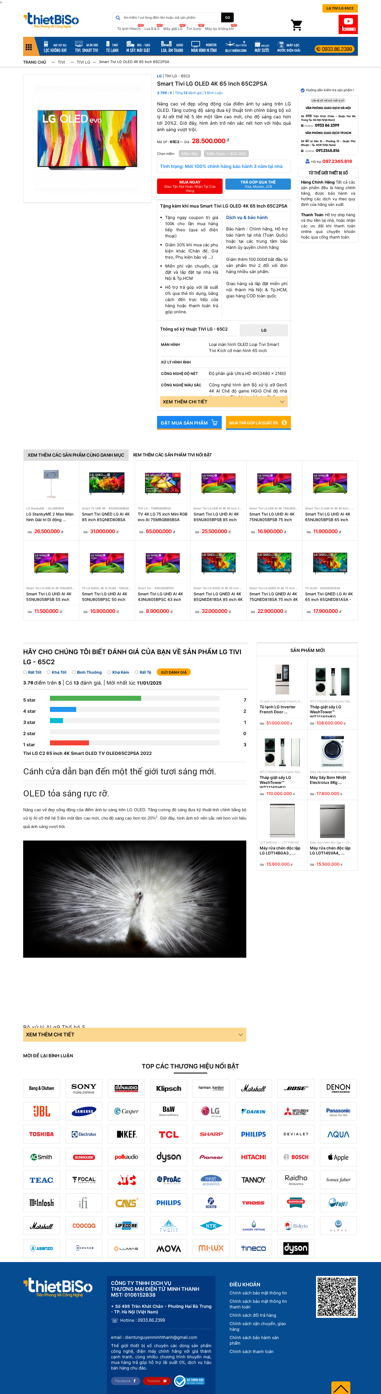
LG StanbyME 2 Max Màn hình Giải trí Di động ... (49, 517)
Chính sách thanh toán (252, 1351)
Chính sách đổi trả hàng (253, 1315)
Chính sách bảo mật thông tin (258, 1293)
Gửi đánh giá (174, 672)
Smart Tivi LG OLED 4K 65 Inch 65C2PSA (134, 61)
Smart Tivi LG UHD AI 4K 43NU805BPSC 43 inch (160, 596)
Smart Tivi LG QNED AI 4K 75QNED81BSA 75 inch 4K (273, 596)
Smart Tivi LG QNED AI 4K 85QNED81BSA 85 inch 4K (218, 596)
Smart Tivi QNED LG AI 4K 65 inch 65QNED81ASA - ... (329, 596)
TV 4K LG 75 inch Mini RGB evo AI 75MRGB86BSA (162, 517)
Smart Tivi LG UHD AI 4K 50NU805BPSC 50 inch (104, 596)
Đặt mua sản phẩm (184, 423)
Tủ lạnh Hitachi (129, 29)
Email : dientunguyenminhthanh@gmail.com (154, 1337)
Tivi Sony (193, 29)
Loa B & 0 (152, 29)
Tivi (61, 62)
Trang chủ (34, 62)
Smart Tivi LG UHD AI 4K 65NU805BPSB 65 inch (327, 517)
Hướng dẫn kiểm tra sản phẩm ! (330, 90)
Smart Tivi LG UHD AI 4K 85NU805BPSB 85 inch (216, 517)
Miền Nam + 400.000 (226, 153)
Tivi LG (83, 62)
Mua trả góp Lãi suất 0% (253, 422)
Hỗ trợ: (331, 161)
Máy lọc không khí (219, 29)
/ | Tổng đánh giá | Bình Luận (195, 93)
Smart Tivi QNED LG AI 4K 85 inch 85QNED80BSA (106, 517)
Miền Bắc (190, 153)
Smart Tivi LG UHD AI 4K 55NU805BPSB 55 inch (48, 596)
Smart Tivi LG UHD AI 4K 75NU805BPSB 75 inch (272, 517)
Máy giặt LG (172, 29)
